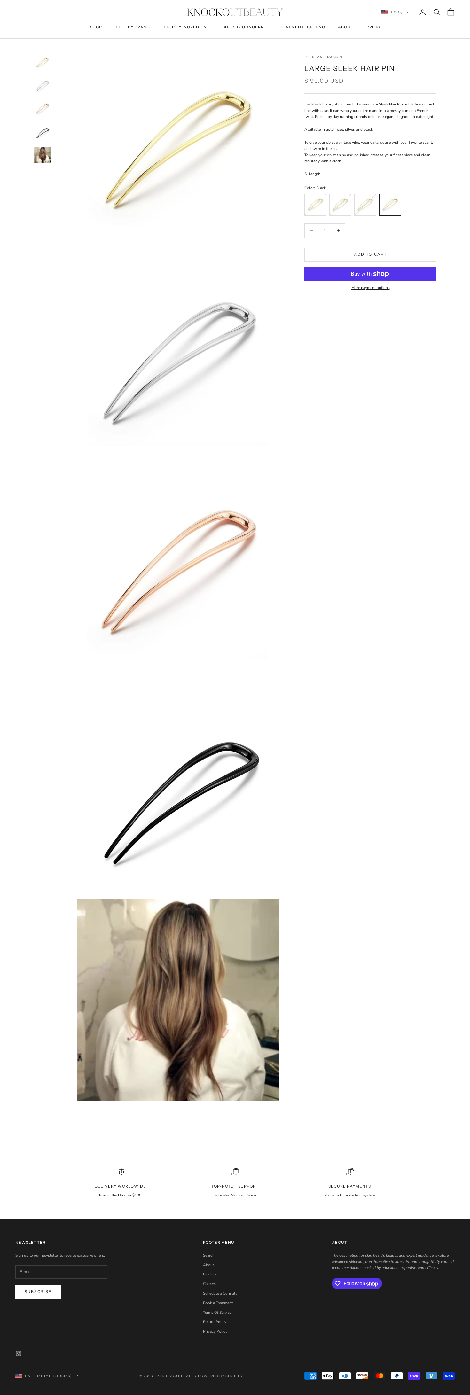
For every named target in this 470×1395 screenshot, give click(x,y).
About (345, 27)
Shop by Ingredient (186, 27)
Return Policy (214, 1321)
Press (373, 27)
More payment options (370, 287)
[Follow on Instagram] (18, 1353)
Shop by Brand (132, 27)
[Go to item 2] (42, 86)
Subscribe (38, 1291)
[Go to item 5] (42, 155)
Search (209, 1255)
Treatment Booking (301, 27)
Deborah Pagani (324, 57)
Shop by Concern (243, 27)
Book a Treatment (218, 1302)
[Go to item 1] (42, 63)
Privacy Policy (215, 1331)
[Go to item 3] (42, 109)
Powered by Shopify (220, 1376)
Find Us (209, 1274)
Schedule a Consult (220, 1293)
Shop (96, 27)
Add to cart (370, 254)
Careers (209, 1283)
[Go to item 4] (42, 132)
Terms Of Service (217, 1312)
